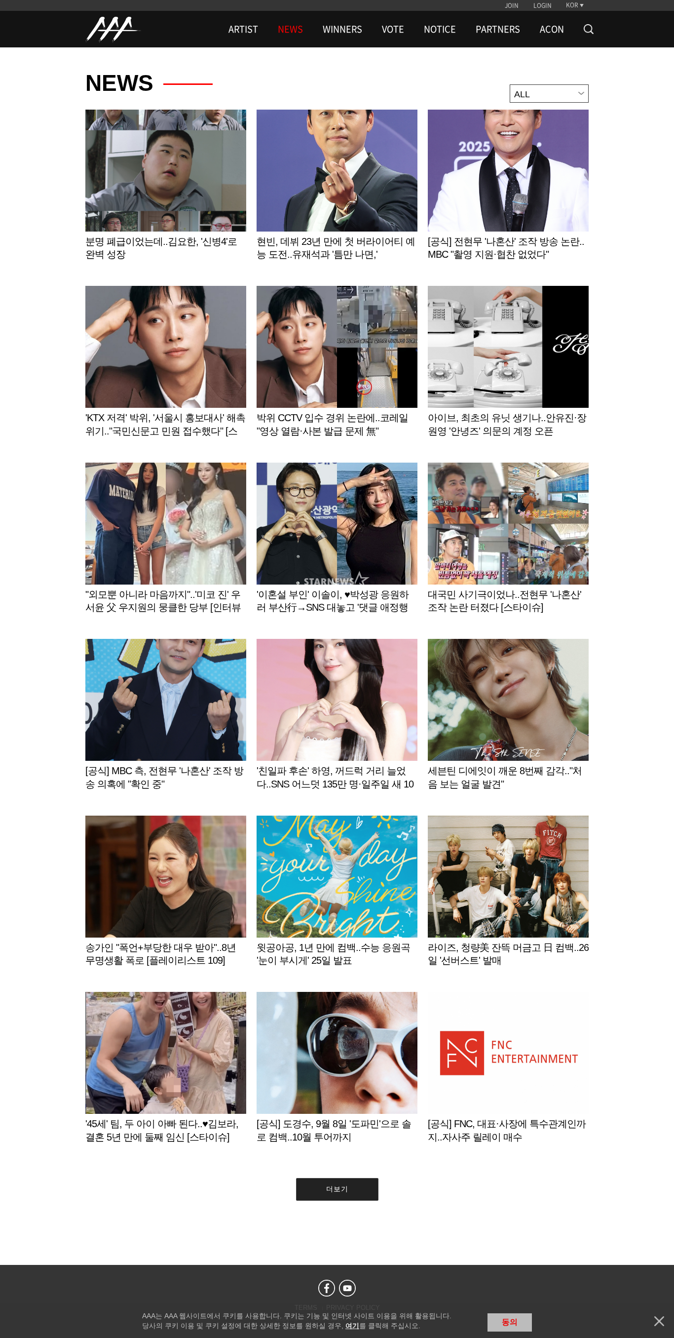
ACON (552, 29)
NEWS (290, 29)
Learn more (165, 195)
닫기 (659, 1321)
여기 (352, 1326)
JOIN (512, 5)
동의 (510, 1322)
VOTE (393, 29)
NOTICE (440, 29)
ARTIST (243, 29)
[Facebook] (326, 1288)
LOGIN (542, 5)
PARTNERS (498, 29)
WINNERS (342, 29)
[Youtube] (347, 1288)
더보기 (337, 1189)
